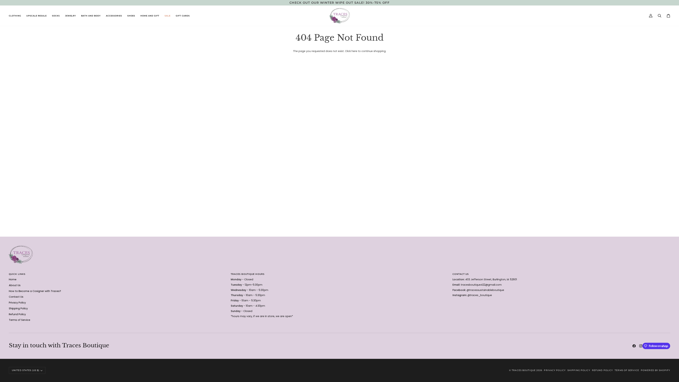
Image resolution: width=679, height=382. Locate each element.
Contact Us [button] (460, 274)
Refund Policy (17, 314)
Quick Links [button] (17, 274)
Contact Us (16, 297)
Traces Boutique (524, 370)
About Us (15, 285)
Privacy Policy (17, 302)
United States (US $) (25, 370)
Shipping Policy (18, 308)
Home (12, 279)
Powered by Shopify (655, 370)
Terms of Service (19, 320)
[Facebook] (634, 346)
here (354, 51)
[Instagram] (640, 346)
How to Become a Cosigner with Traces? (35, 291)
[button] (16, 15)
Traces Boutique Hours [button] (248, 274)
